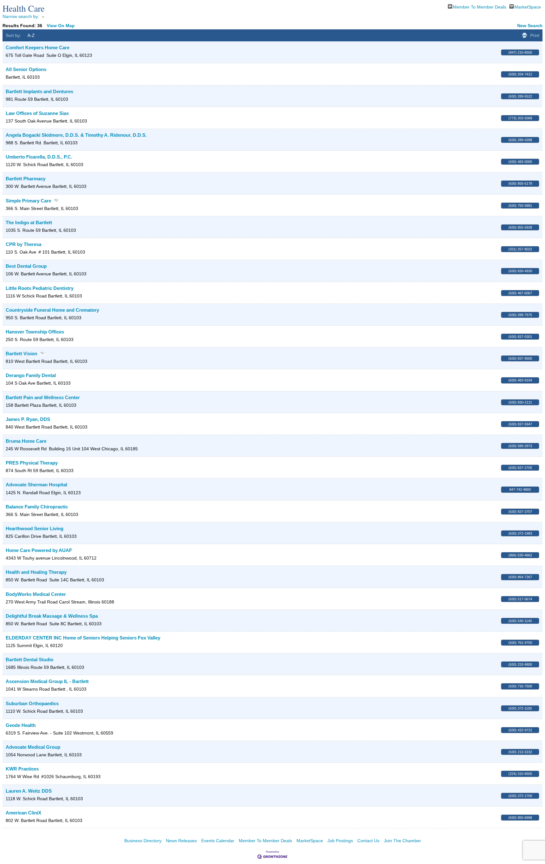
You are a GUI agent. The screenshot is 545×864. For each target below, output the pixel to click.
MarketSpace (527, 6)
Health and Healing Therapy (36, 572)
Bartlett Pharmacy (25, 178)
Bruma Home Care (26, 441)
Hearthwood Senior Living (34, 528)
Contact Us (368, 840)
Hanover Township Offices (35, 331)
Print (534, 35)
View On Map (61, 25)
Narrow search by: (21, 16)
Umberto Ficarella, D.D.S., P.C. (39, 156)
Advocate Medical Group (33, 747)
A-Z (31, 35)
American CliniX (23, 812)
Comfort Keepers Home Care (37, 47)
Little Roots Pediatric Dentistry (39, 288)
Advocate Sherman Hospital (36, 484)
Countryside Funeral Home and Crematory (52, 310)
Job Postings (340, 840)
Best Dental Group (26, 266)
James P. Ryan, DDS (28, 419)
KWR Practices (22, 768)
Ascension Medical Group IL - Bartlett (47, 681)
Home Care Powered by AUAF (39, 550)
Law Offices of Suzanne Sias (37, 113)
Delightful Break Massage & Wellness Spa (52, 616)
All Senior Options (26, 69)
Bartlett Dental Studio (29, 659)
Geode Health (21, 725)
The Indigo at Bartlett (29, 222)
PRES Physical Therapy (32, 462)
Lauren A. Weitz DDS (29, 791)
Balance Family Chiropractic (37, 506)
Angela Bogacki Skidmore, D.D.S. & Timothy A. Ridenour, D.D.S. (76, 135)
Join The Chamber (402, 840)
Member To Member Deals (479, 6)
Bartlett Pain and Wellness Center (43, 397)
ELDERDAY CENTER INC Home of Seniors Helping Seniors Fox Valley (83, 637)
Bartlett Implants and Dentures (39, 91)
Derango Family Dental (31, 375)
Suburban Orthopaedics (32, 703)
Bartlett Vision (21, 353)
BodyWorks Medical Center (36, 594)
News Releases (181, 840)
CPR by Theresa (23, 244)
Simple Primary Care (28, 200)
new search (529, 25)
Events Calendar (217, 840)
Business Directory (142, 840)
